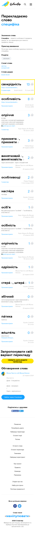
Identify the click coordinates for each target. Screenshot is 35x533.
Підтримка (17, 475)
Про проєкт (17, 464)
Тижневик (17, 453)
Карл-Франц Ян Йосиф (26, 128)
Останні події (17, 435)
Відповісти (10, 378)
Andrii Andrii (5, 75)
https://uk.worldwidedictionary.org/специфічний (9, 87)
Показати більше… (7, 338)
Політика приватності (17, 489)
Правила (17, 467)
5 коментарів (5, 90)
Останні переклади (17, 449)
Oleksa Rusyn (29, 146)
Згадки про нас (17, 481)
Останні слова (17, 446)
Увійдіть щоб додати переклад (17, 361)
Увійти (13, 397)
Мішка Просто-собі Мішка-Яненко (24, 166)
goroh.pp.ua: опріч (9, 126)
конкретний (5, 68)
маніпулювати (17, 516)
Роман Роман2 (29, 181)
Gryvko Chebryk (28, 197)
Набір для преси (17, 485)
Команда (17, 471)
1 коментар (5, 129)
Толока (17, 439)
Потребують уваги (17, 428)
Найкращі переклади (17, 432)
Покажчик (17, 424)
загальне (6, 58)
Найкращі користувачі (17, 457)
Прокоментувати (7, 106)
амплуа (3, 66)
